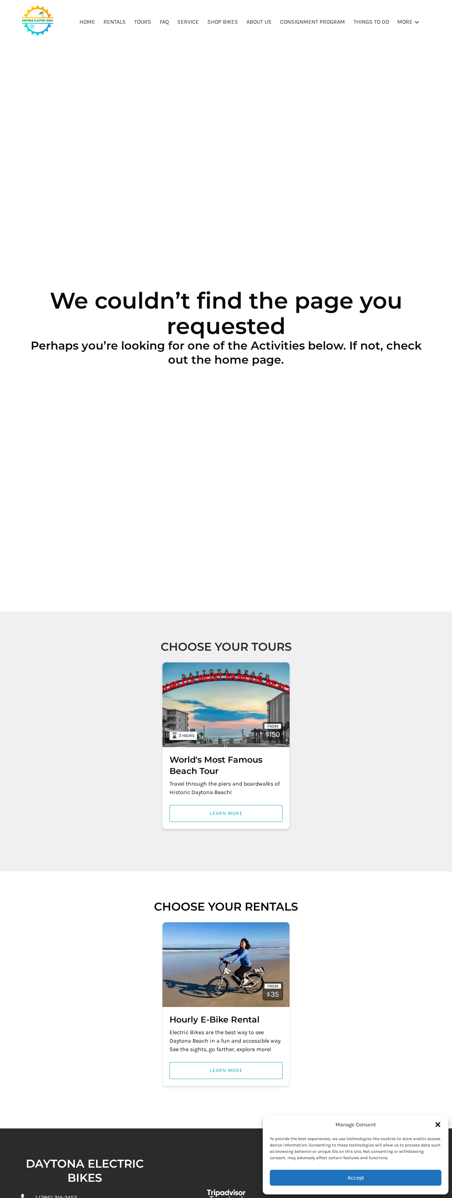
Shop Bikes (222, 21)
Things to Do (371, 21)
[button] (437, 1124)
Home (87, 21)
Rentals (114, 21)
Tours (142, 21)
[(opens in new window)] (226, 1181)
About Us (259, 21)
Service (188, 21)
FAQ (164, 21)
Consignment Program (312, 21)
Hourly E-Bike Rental (215, 1019)
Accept (355, 1178)
